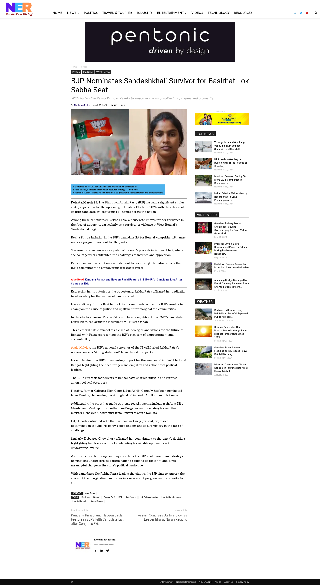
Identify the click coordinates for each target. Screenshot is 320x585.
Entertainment (170, 13)
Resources (243, 13)
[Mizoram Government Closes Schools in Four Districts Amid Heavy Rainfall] (203, 369)
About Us (228, 581)
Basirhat (86, 497)
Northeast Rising (82, 105)
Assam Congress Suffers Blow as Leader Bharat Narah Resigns (162, 517)
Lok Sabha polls (80, 501)
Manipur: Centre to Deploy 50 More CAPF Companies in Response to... (230, 179)
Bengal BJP (109, 497)
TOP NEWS (205, 134)
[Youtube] (306, 13)
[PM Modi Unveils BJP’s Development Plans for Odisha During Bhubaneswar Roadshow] (203, 248)
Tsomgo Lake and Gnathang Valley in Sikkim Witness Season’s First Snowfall (229, 145)
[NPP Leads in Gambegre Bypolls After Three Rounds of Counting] (203, 163)
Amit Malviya (80, 347)
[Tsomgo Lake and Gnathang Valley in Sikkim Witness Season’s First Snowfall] (203, 146)
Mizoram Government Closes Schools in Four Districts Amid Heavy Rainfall (231, 368)
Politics (91, 13)
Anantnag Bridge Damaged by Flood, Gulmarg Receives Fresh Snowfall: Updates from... (231, 283)
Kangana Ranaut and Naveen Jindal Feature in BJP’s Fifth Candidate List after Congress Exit (97, 519)
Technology (219, 13)
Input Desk (90, 493)
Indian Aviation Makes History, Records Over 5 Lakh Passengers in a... (230, 196)
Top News (88, 72)
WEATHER (205, 302)
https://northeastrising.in (104, 544)
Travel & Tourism (117, 13)
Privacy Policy (242, 581)
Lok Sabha (131, 497)
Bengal (96, 497)
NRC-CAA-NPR (205, 581)
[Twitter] (300, 13)
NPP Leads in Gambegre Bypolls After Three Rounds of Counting (230, 162)
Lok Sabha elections (171, 497)
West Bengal (103, 72)
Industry (144, 13)
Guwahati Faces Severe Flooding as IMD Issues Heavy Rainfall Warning (230, 351)
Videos (197, 13)
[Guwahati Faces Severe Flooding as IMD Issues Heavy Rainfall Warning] (203, 352)
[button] (316, 13)
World (218, 581)
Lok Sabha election (149, 497)
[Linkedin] (294, 13)
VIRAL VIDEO (207, 215)
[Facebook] (288, 13)
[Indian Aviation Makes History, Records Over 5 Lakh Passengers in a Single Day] (203, 197)
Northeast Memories (186, 581)
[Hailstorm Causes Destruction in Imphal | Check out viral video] (203, 268)
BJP (120, 497)
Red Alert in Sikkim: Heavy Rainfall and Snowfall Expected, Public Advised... (231, 313)
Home (57, 13)
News (71, 13)
